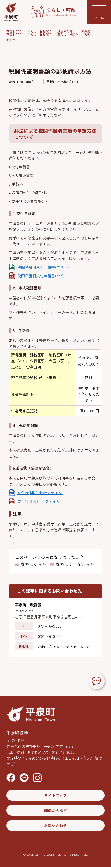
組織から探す (66, 31)
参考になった (32, 564)
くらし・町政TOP (39, 31)
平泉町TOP (13, 31)
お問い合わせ (55, 825)
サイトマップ (55, 795)
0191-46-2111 (27, 752)
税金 (87, 34)
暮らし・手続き (67, 34)
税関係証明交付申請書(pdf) (40, 275)
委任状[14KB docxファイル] (40, 492)
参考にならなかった (74, 564)
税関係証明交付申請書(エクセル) (45, 267)
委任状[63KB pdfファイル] (39, 501)
